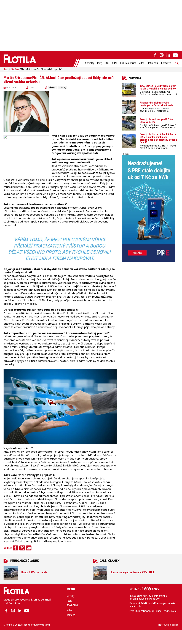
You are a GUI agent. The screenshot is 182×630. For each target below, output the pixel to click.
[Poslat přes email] (29, 547)
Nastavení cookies (168, 624)
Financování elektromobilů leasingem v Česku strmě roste (152, 605)
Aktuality (89, 63)
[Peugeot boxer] (150, 208)
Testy (99, 63)
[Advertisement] (91, 25)
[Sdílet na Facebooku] (15, 547)
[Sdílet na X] (22, 547)
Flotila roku (153, 63)
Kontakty (166, 63)
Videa (141, 63)
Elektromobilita (128, 63)
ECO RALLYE (111, 63)
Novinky (62, 87)
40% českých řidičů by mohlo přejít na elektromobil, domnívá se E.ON (148, 597)
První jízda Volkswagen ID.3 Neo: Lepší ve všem (153, 611)
